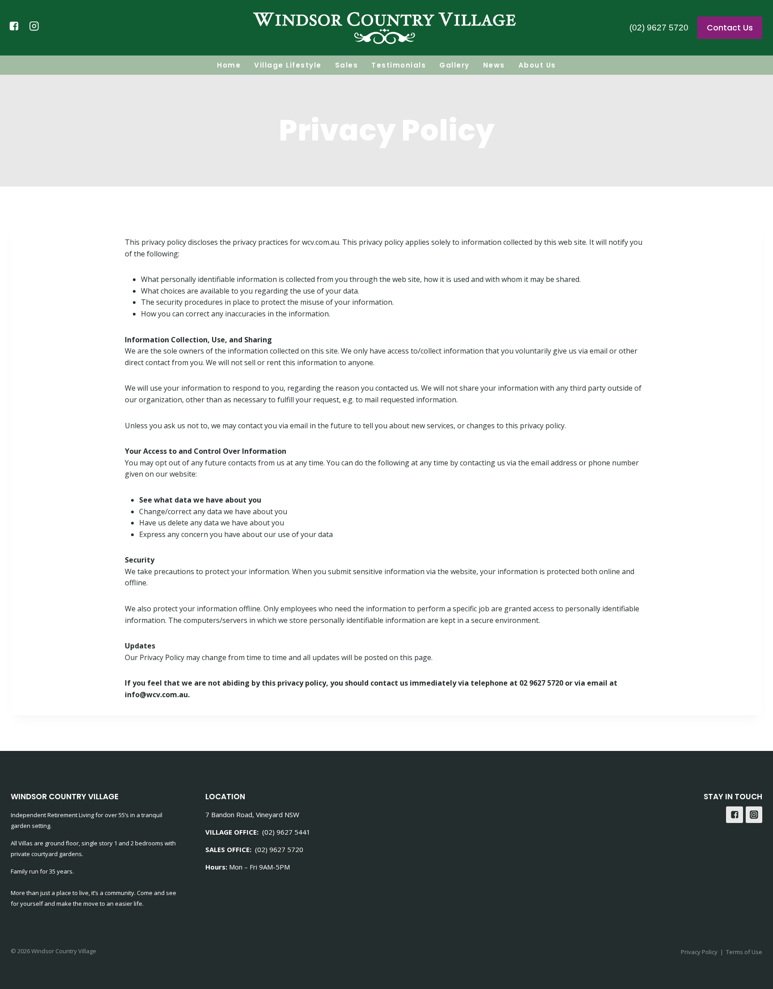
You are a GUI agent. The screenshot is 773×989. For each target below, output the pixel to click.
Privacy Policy (699, 952)
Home (229, 65)
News (494, 65)
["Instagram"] (34, 26)
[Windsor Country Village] (386, 28)
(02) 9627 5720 (658, 27)
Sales (346, 65)
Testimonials (398, 65)
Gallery (454, 65)
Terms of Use (744, 952)
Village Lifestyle (288, 65)
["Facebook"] (14, 26)
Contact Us (730, 27)
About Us (537, 65)
